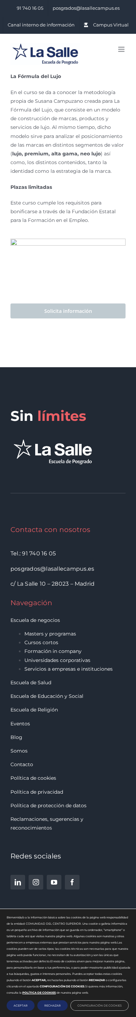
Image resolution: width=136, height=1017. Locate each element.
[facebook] (72, 882)
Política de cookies (33, 778)
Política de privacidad (36, 792)
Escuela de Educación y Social (46, 696)
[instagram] (36, 882)
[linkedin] (17, 882)
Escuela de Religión (34, 710)
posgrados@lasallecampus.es (52, 568)
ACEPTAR (21, 1005)
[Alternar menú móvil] (122, 49)
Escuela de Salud (30, 682)
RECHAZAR (52, 1005)
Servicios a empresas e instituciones (68, 669)
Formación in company (53, 651)
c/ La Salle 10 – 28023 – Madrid (52, 583)
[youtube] (54, 882)
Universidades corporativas (57, 660)
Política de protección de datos (48, 805)
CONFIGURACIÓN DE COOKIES (99, 1005)
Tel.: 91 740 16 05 (33, 553)
